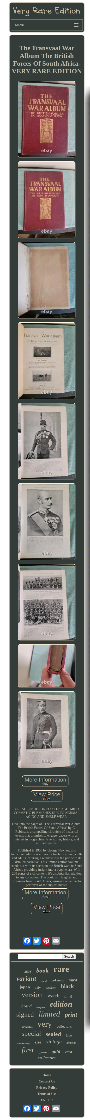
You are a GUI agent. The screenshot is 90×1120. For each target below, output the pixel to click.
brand (26, 1006)
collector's (64, 1026)
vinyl (73, 980)
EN (43, 1100)
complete (40, 1007)
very (44, 1023)
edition (61, 1004)
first (28, 1050)
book (42, 970)
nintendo (71, 1042)
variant (26, 978)
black (67, 986)
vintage (54, 1041)
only (38, 987)
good (44, 980)
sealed (53, 1034)
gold (56, 1051)
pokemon (58, 980)
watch (54, 995)
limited (49, 1014)
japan (24, 987)
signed (25, 1014)
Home (46, 1075)
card (68, 1052)
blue (69, 1035)
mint (68, 996)
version (32, 994)
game (43, 1052)
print (71, 1014)
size (38, 1042)
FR (50, 1100)
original (27, 1026)
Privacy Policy (46, 1087)
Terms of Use (46, 1094)
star (27, 971)
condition (51, 987)
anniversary (23, 1043)
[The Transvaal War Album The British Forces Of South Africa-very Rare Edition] (46, 120)
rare (61, 969)
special (31, 1033)
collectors (46, 1057)
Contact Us (47, 1081)
